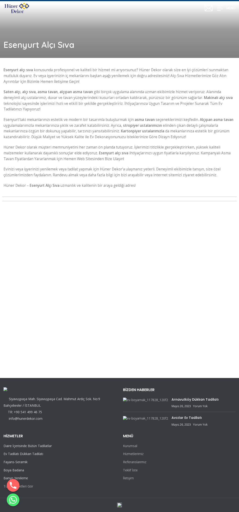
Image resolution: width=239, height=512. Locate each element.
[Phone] (13, 485)
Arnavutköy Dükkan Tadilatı (195, 399)
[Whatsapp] (13, 500)
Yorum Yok (200, 406)
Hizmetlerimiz (133, 454)
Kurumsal (130, 446)
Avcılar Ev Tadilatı (187, 417)
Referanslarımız (134, 462)
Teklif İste (130, 470)
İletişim (128, 478)
